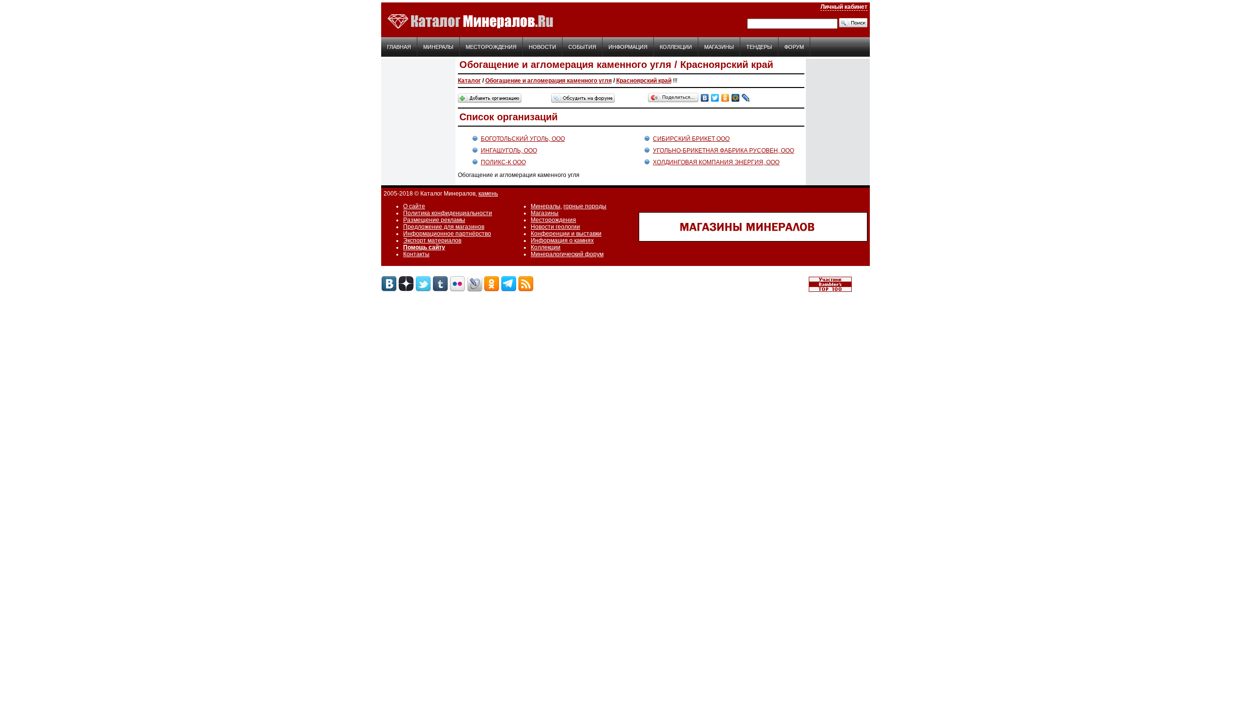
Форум (794, 47)
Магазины (719, 47)
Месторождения (491, 47)
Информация (627, 47)
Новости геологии (555, 226)
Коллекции (676, 47)
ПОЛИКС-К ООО (503, 162)
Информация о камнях (562, 240)
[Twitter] (715, 97)
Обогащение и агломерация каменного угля (548, 80)
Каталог (469, 80)
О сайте (414, 206)
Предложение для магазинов (443, 226)
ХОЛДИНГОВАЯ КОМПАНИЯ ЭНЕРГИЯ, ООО (716, 162)
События (582, 47)
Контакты (416, 254)
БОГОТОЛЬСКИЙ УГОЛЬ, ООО (523, 138)
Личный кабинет (843, 6)
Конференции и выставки (566, 233)
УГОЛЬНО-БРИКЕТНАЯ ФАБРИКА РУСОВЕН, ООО (723, 150)
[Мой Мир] (736, 97)
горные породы (584, 206)
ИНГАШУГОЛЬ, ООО (509, 150)
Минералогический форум (567, 254)
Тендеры (759, 47)
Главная (399, 47)
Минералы (438, 47)
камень (488, 193)
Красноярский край (643, 80)
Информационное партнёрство (447, 233)
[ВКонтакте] (705, 97)
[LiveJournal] (746, 97)
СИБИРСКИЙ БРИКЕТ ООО (691, 138)
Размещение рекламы (434, 220)
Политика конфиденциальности (447, 213)
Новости (542, 47)
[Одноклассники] (725, 97)
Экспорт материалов (432, 240)
